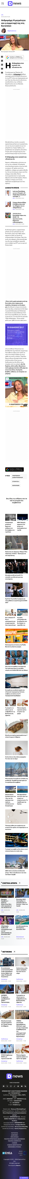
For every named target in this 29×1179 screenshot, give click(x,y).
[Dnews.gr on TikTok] (14, 1086)
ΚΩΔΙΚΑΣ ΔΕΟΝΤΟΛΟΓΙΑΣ (14, 1145)
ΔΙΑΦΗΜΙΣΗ (14, 1135)
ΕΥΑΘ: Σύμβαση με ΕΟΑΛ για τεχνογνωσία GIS (6, 1056)
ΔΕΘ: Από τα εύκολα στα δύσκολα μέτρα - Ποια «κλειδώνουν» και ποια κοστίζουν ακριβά (15, 872)
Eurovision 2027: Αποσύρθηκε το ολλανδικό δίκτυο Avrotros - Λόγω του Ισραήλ (22, 903)
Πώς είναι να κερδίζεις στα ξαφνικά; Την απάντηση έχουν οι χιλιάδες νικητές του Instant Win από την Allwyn (16, 668)
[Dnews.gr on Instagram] (10, 1086)
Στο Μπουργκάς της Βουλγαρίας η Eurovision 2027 (22, 927)
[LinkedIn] (2, 64)
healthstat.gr (19, 979)
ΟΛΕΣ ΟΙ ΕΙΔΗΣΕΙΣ (14, 1082)
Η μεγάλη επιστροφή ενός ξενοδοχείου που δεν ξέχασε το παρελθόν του (22, 621)
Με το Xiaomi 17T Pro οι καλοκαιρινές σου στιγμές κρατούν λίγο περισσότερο (10, 621)
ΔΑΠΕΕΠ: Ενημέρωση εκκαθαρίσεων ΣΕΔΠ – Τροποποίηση (5, 998)
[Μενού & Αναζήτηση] (2, 3)
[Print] (2, 72)
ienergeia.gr (4, 979)
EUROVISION (15, 485)
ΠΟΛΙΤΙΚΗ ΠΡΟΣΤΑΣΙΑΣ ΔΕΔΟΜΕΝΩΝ (14, 1139)
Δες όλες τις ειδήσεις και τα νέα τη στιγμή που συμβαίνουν (16, 500)
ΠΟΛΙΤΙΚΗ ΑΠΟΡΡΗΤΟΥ (14, 1141)
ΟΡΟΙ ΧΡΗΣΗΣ (14, 1137)
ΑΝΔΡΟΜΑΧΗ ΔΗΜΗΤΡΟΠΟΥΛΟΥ (17, 476)
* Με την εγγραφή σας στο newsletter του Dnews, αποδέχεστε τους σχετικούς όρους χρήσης (16, 341)
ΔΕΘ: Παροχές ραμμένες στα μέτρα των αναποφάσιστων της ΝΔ (22, 526)
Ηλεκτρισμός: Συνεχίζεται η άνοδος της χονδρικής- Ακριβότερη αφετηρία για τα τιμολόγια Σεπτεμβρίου (16, 780)
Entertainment (20, 936)
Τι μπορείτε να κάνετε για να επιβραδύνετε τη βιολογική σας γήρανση (10, 711)
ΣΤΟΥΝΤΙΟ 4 (15, 481)
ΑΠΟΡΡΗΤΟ (25, 1177)
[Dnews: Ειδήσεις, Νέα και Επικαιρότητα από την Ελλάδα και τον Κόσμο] (14, 3)
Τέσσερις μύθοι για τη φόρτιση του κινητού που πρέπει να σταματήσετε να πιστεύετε (16, 827)
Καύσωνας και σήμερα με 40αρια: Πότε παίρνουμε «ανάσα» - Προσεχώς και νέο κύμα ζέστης (16, 553)
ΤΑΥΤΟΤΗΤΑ (14, 1133)
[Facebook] (2, 56)
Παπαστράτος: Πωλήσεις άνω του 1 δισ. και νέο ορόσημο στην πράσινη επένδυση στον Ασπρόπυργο (10, 800)
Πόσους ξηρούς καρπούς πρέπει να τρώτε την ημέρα (22, 1056)
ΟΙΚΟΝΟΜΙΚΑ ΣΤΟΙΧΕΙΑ (14, 1147)
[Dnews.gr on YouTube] (21, 1086)
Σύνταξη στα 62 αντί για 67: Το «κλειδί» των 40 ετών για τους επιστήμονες (14, 577)
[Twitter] (2, 60)
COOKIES (14, 1143)
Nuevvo (18, 1165)
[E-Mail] (2, 68)
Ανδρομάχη (17, 74)
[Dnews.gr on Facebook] (3, 1086)
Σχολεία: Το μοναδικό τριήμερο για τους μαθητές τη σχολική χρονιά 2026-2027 (16, 600)
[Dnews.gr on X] (7, 1086)
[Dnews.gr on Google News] (18, 1086)
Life (2, 14)
